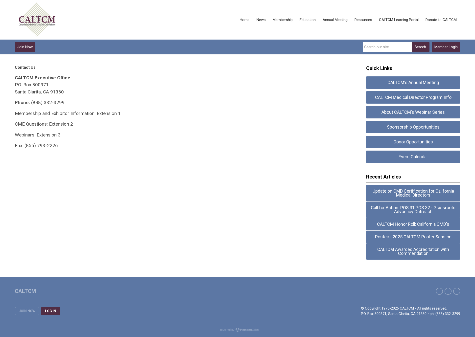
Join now (27, 311)
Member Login (446, 47)
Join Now (25, 47)
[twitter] (448, 291)
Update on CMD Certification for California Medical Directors (413, 193)
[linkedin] (456, 291)
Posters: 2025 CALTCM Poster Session (413, 236)
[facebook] (439, 291)
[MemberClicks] (37, 20)
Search (420, 47)
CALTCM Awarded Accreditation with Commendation (413, 251)
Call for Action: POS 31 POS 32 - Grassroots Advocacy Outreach (413, 209)
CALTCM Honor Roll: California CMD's (413, 224)
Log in (50, 311)
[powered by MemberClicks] (237, 330)
